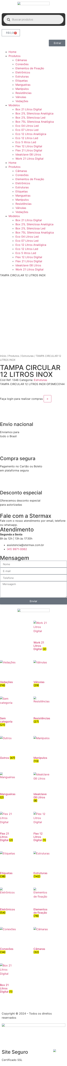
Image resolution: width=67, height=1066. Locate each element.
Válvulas (20, 97)
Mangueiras (22, 84)
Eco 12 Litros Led (26, 138)
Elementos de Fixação (29, 68)
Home (12, 52)
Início (3, 356)
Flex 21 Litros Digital (28, 150)
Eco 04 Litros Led (27, 125)
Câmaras (21, 60)
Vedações (21, 101)
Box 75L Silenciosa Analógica (34, 121)
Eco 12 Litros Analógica (30, 134)
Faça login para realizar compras (21, 398)
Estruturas (22, 76)
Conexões (22, 64)
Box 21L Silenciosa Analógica (34, 113)
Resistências (23, 93)
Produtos (14, 56)
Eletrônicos (22, 72)
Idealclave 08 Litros (28, 154)
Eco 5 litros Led (25, 142)
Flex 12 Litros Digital (28, 146)
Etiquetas (21, 80)
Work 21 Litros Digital (29, 158)
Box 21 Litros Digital (28, 109)
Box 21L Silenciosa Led (30, 117)
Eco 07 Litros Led (26, 130)
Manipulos (22, 88)
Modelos (14, 105)
